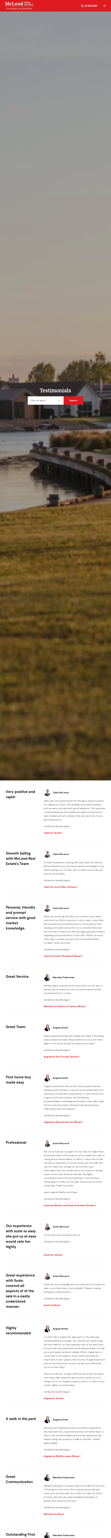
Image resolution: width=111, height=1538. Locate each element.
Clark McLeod (61, 792)
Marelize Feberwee (64, 977)
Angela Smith (60, 1027)
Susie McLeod (61, 1143)
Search (73, 400)
